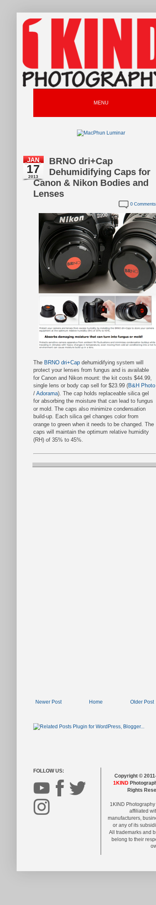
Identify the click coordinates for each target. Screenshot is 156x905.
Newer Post (48, 702)
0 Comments (143, 203)
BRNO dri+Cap (62, 362)
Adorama (47, 393)
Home (96, 702)
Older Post (142, 702)
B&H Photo (141, 385)
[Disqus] (94, 582)
